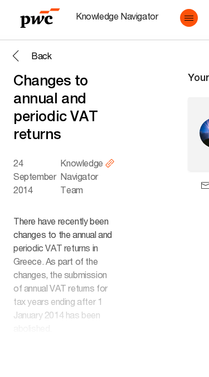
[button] (189, 18)
